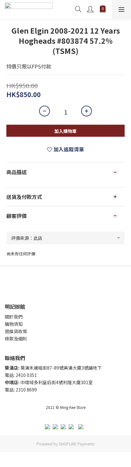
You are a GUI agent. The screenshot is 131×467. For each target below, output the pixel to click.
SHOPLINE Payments (76, 443)
